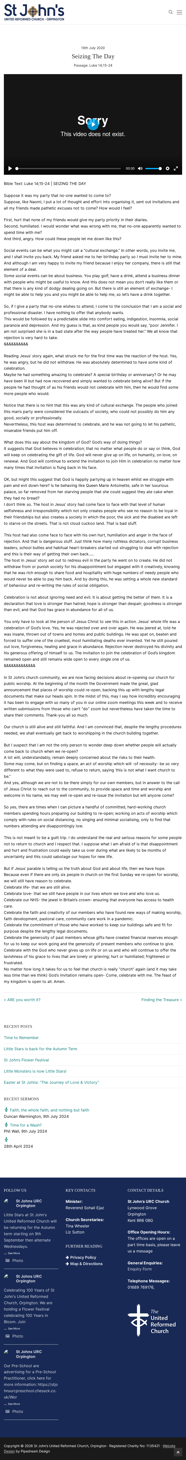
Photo (17, 1260)
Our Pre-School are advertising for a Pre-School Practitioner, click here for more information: (31, 1381)
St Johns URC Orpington (29, 1203)
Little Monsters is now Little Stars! (35, 1071)
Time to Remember (21, 1037)
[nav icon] (179, 12)
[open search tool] (171, 12)
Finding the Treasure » (161, 999)
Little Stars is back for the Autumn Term (40, 1048)
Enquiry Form (140, 1269)
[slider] (68, 168)
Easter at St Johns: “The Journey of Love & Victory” (51, 1082)
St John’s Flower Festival (26, 1060)
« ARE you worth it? (22, 999)
